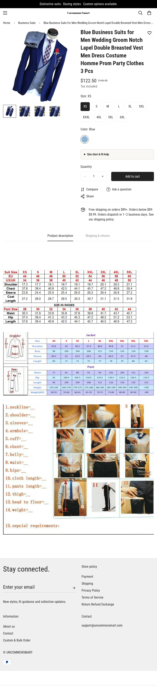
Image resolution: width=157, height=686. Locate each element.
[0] (149, 13)
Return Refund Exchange (98, 604)
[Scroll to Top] (149, 663)
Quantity (86, 167)
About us (9, 626)
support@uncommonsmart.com (102, 625)
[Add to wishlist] (149, 33)
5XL (110, 117)
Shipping (87, 583)
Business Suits (27, 23)
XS (85, 106)
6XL (122, 117)
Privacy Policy (91, 590)
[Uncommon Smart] (78, 13)
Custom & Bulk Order (16, 640)
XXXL (86, 117)
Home (6, 23)
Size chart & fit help (98, 154)
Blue (85, 139)
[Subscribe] (70, 588)
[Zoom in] (67, 37)
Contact (8, 633)
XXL (141, 106)
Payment (87, 577)
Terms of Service (92, 597)
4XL (99, 117)
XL (130, 106)
